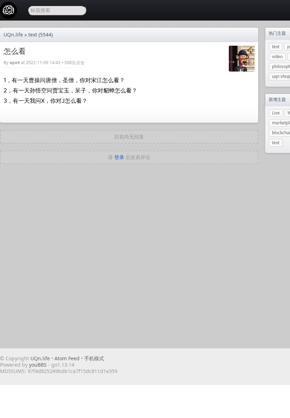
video (277, 56)
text (32, 34)
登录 (119, 157)
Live (276, 113)
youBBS (38, 364)
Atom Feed (67, 358)
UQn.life (13, 34)
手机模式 (94, 358)
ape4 (15, 63)
